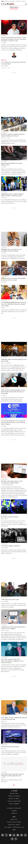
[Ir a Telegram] (12, 839)
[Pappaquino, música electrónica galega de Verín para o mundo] (14, 349)
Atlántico (14, 813)
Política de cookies (14, 824)
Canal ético (14, 819)
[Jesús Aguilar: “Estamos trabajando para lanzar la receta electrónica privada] (14, 707)
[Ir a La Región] (8, 4)
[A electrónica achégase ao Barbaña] (14, 535)
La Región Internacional (14, 808)
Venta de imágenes (14, 803)
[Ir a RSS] (16, 839)
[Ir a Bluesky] (21, 835)
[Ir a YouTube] (17, 835)
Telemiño (14, 810)
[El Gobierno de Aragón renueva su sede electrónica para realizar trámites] (14, 471)
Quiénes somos (14, 793)
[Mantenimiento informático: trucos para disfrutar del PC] (14, 153)
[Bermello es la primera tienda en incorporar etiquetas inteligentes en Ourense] (14, 124)
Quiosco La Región (14, 798)
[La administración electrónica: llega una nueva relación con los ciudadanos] (14, 616)
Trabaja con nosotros (14, 796)
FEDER (14, 829)
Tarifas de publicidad (14, 801)
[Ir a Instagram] (10, 835)
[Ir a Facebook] (2, 835)
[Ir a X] (6, 835)
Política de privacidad (14, 822)
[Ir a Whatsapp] (25, 835)
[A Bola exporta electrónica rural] (14, 589)
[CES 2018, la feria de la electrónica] (14, 736)
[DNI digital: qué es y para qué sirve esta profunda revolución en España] (14, 239)
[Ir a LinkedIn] (14, 835)
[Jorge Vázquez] (14, 55)
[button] (26, 4)
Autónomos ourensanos (9, 1)
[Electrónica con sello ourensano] (14, 506)
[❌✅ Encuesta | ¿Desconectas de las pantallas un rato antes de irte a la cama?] (14, 268)
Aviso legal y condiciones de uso (14, 827)
